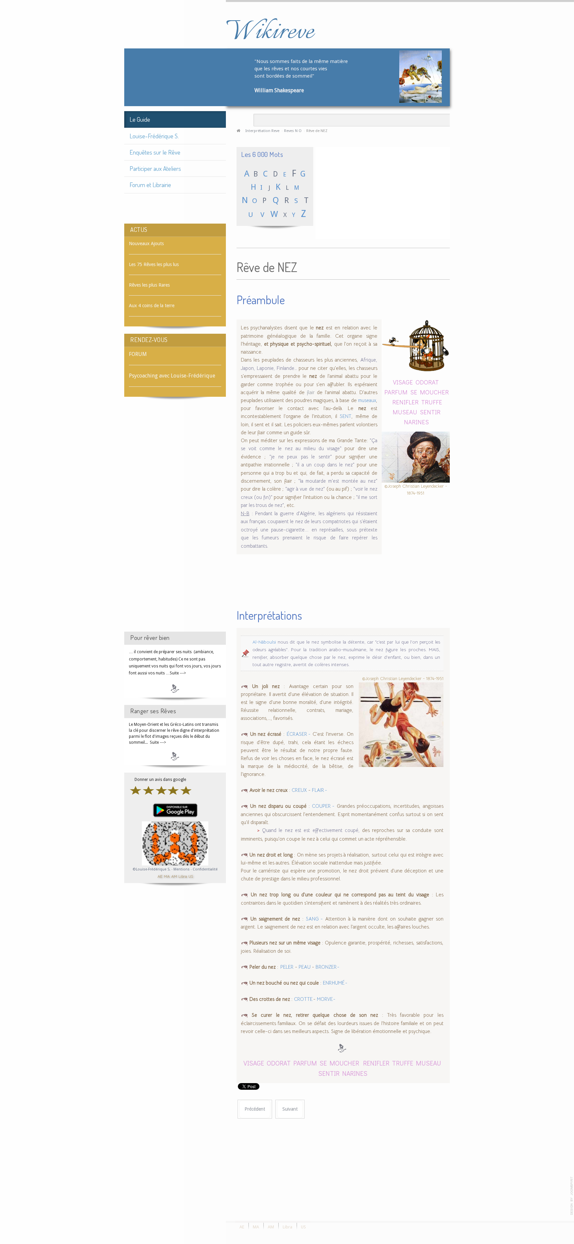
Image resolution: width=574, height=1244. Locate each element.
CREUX (299, 790)
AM (174, 875)
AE (159, 875)
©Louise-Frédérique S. (151, 869)
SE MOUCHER (429, 392)
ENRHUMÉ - (335, 983)
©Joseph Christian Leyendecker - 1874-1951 (415, 489)
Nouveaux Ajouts (146, 243)
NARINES (416, 422)
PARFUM (396, 392)
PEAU (305, 967)
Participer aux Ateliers (155, 168)
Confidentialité (205, 869)
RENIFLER (405, 402)
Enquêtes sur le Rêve (155, 152)
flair (311, 392)
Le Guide (140, 119)
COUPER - (323, 806)
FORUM (138, 354)
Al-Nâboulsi (264, 642)
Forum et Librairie (150, 184)
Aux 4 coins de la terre (151, 305)
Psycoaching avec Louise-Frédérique (172, 376)
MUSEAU (405, 412)
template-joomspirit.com (571, 1195)
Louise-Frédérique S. (154, 136)
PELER (287, 967)
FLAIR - (319, 790)
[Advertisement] (175, 520)
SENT (345, 416)
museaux (367, 400)
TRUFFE (431, 402)
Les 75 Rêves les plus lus (154, 264)
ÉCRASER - (299, 734)
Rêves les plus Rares (149, 285)
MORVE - (326, 999)
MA (167, 875)
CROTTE (303, 999)
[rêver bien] (175, 688)
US (190, 875)
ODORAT (427, 382)
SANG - (314, 919)
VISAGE (403, 382)
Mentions (182, 869)
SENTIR (430, 412)
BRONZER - (328, 967)
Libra (182, 875)
